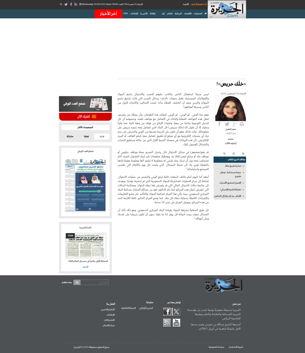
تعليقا (86, 137)
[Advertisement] (152, 48)
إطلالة (152, 14)
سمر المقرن (230, 129)
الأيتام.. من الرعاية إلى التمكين (227, 196)
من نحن (236, 304)
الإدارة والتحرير (108, 309)
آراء (163, 14)
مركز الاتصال (109, 325)
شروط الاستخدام (236, 347)
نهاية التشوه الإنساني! (230, 189)
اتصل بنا (110, 304)
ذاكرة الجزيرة (85, 227)
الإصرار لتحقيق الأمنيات (230, 183)
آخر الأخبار (108, 14)
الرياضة (178, 14)
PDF (125, 14)
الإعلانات (134, 14)
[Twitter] (66, 4)
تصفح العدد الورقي (85, 151)
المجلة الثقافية (128, 308)
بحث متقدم (67, 282)
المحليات (198, 14)
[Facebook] (71, 4)
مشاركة (70, 137)
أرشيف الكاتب (230, 143)
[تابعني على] (235, 124)
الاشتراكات (109, 320)
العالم (169, 14)
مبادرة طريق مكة (233, 166)
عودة (185, 4)
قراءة (102, 137)
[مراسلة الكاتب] (242, 124)
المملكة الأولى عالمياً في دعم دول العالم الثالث (88, 261)
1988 (70, 236)
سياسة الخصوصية (216, 347)
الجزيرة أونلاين (146, 308)
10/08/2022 (112, 4)
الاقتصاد (188, 14)
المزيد (85, 267)
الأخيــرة (144, 14)
